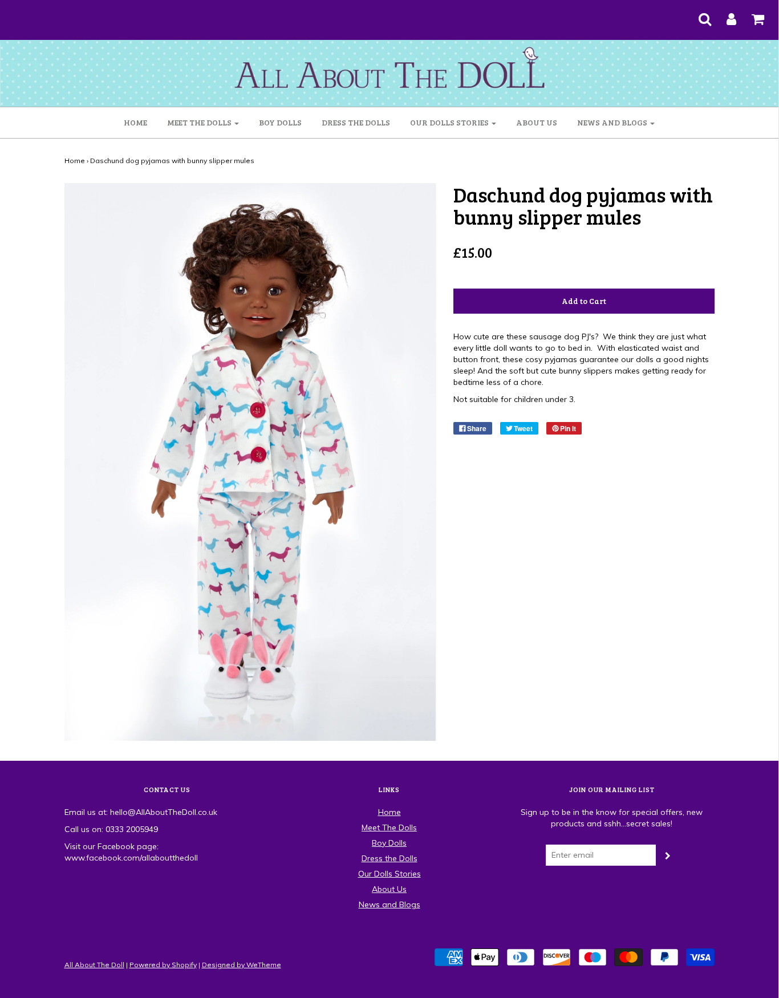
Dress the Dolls (356, 122)
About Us (536, 122)
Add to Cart (584, 300)
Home (135, 122)
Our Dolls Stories (389, 874)
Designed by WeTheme (241, 964)
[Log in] (724, 16)
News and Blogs (389, 904)
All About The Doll (94, 964)
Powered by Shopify (163, 964)
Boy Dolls (280, 122)
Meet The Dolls (389, 827)
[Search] (697, 16)
